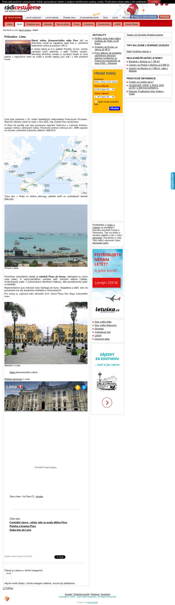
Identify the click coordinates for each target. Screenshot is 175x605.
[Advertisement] (81, 29)
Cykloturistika (104, 24)
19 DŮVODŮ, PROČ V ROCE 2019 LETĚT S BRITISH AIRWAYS (146, 86)
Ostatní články (131, 24)
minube (39, 496)
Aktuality (48, 24)
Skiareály (99, 328)
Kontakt (68, 594)
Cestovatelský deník (89, 17)
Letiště (98, 335)
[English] (161, 5)
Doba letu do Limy (20, 529)
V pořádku (154, 2)
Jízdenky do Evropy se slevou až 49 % (106, 48)
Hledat (114, 108)
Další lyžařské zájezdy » (139, 51)
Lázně (115, 17)
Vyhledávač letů (103, 332)
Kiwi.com (9, 199)
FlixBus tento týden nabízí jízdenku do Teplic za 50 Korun (108, 41)
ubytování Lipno (100, 243)
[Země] (8, 573)
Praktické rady (33, 24)
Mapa (12, 372)
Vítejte (9, 24)
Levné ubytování (33, 17)
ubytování (97, 237)
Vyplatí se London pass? (141, 82)
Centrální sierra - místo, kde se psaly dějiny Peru (38, 522)
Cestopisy (88, 24)
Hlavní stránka (25, 30)
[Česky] (156, 5)
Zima (105, 17)
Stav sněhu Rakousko (106, 325)
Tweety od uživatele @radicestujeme (145, 35)
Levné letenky (52, 17)
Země (19, 24)
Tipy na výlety (62, 24)
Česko (76, 24)
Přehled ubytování (13, 379)
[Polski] (166, 5)
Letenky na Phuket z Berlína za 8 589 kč (149, 65)
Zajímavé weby (102, 339)
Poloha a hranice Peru (23, 526)
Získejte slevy (69, 17)
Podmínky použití (81, 594)
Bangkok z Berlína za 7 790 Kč (144, 61)
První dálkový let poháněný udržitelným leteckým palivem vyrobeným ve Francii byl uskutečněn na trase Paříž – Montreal (108, 58)
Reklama (95, 594)
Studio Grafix (92, 602)
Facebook (105, 594)
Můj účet (126, 17)
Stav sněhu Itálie (103, 322)
